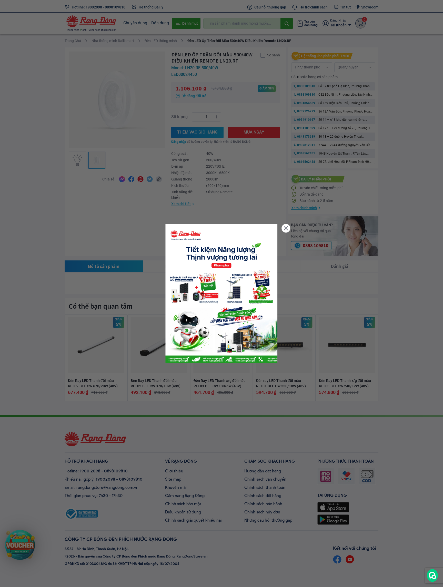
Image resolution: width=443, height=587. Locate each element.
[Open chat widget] (432, 575)
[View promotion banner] (221, 293)
